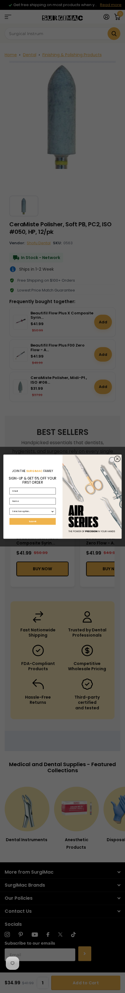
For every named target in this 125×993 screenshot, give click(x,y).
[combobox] (31, 511)
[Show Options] (52, 511)
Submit (33, 521)
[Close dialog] (117, 459)
